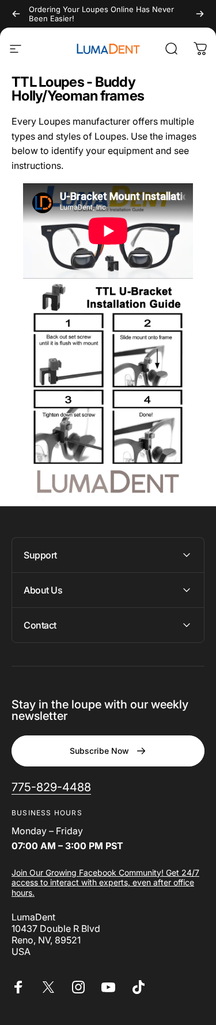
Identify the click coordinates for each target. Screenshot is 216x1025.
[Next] (200, 14)
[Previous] (16, 14)
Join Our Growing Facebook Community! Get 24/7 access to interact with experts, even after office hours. (105, 882)
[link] (51, 787)
